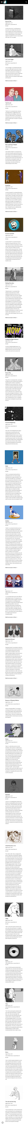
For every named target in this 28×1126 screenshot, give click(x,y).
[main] (14, 30)
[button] (1, 2)
